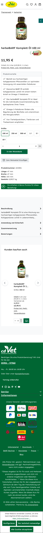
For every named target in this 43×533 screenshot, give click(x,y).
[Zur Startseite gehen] (14, 4)
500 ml (23, 133)
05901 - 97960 (8, 363)
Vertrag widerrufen (11, 380)
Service (5, 391)
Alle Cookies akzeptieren (21, 529)
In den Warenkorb (14, 152)
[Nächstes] (38, 283)
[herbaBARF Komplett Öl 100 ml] (21, 28)
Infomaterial (13, 447)
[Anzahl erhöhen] (36, 146)
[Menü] (2, 4)
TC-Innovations (31, 505)
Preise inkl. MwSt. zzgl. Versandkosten (16, 68)
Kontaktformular (22, 374)
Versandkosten (8, 465)
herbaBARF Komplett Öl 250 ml (21, 285)
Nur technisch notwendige (29, 523)
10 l (3, 140)
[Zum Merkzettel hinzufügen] (27, 276)
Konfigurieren (9, 523)
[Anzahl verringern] (3, 146)
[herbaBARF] (36, 53)
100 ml (5, 133)
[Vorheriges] (5, 283)
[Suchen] (27, 4)
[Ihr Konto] (36, 4)
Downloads (27, 447)
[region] (21, 28)
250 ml (14, 133)
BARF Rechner (9, 451)
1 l (31, 133)
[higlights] (41, 21)
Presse (33, 451)
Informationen (9, 395)
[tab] (21, 213)
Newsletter (22, 451)
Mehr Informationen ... (21, 518)
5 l (37, 133)
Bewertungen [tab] (6, 234)
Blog (21, 454)
